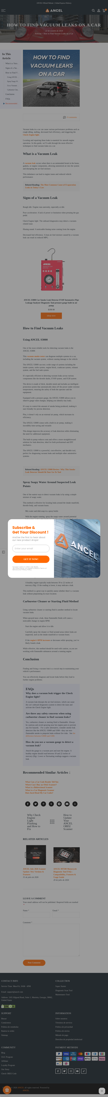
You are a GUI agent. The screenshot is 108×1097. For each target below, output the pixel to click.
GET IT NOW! (31, 559)
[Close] (97, 522)
